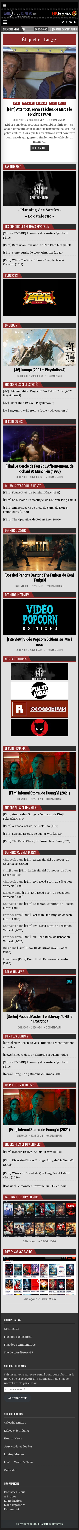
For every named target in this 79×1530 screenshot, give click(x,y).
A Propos (10, 1496)
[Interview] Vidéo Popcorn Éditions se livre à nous (39, 642)
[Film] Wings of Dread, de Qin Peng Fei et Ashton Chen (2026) (36, 1175)
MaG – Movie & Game (19, 1462)
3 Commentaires (54, 650)
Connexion (11, 1328)
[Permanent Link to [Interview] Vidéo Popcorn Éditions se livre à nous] (39, 617)
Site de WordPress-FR (18, 1352)
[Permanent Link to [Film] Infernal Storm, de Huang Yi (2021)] (39, 770)
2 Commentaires (54, 477)
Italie (62, 103)
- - (39, 215)
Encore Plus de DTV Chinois (22, 1144)
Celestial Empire (15, 1422)
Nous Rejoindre (14, 1504)
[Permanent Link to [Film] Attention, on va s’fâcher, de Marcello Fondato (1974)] (39, 73)
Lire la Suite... (39, 148)
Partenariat (11, 1509)
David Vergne (21, 586)
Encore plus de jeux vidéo (21, 384)
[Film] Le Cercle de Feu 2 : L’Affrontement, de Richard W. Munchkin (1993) (39, 469)
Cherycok (18, 120)
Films (53, 103)
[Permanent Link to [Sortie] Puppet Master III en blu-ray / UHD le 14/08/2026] (39, 994)
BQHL (16, 103)
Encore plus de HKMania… (21, 807)
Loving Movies (14, 1454)
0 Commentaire (54, 376)
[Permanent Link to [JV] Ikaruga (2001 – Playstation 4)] (39, 347)
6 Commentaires (57, 120)
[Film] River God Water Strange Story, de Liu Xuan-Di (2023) (38, 1162)
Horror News (13, 1438)
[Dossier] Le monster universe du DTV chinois (35, 1186)
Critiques (28, 103)
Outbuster (10, 1470)
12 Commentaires (55, 586)
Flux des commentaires (20, 1344)
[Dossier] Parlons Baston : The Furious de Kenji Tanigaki (39, 578)
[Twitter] (63, 22)
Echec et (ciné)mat (16, 1430)
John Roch (22, 376)
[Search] (75, 22)
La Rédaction (13, 1500)
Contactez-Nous (14, 1492)
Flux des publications (18, 1336)
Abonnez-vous (17, 1397)
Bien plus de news (16, 1036)
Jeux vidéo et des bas (18, 1446)
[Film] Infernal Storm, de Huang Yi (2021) (39, 793)
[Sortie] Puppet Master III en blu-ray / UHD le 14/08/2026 (39, 1019)
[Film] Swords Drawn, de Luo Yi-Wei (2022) (32, 1152)
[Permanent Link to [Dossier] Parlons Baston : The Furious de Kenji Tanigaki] (39, 552)
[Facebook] (66, 22)
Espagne (41, 103)
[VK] (70, 22)
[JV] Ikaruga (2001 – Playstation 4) (39, 369)
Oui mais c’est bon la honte (23, 486)
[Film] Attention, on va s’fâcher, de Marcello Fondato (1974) (39, 112)
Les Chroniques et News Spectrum (27, 226)
